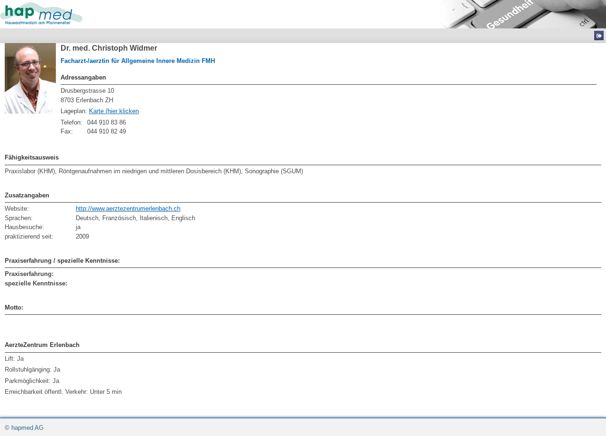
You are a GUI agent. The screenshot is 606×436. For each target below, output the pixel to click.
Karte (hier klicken (114, 111)
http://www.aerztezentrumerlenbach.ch (128, 208)
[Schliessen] (599, 35)
